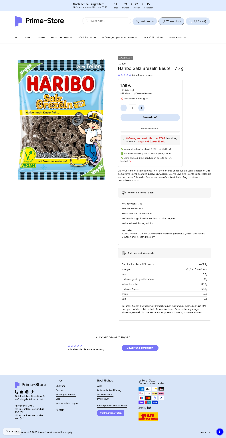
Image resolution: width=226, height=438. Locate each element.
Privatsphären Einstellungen (112, 405)
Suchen (60, 390)
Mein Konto (147, 21)
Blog (58, 398)
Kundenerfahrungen (67, 403)
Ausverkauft (150, 117)
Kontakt (60, 409)
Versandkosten (144, 93)
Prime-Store (44, 432)
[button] (198, 21)
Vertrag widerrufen (111, 413)
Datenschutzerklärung (109, 390)
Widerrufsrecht (105, 394)
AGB (99, 385)
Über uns (60, 385)
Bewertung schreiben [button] (140, 348)
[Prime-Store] (39, 21)
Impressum (103, 398)
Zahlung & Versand (66, 394)
